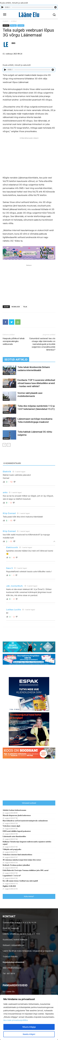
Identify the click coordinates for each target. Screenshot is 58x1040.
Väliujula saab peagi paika (12, 849)
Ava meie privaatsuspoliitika (15, 1020)
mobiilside (16, 307)
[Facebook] (5, 322)
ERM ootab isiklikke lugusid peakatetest (17, 831)
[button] (54, 14)
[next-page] (8, 445)
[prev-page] (4, 445)
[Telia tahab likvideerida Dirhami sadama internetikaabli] (9, 370)
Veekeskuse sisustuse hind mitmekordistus (17, 855)
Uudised (20, 25)
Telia (25, 307)
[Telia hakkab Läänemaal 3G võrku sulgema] (9, 435)
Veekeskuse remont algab (11, 826)
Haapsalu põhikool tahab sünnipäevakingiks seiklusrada (14, 341)
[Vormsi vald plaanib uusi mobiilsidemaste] (9, 396)
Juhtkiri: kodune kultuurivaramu (14, 810)
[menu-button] (4, 14)
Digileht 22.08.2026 (9, 886)
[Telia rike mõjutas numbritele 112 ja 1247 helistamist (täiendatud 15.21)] (9, 409)
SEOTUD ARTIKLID (16, 359)
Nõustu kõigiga (29, 1027)
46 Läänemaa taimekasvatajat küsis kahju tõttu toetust (22, 860)
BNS (13, 43)
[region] (29, 1017)
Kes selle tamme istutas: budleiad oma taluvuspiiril (20, 881)
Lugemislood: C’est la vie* (12, 876)
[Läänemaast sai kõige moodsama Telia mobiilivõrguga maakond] (9, 422)
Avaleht (5, 21)
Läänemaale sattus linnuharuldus (14, 836)
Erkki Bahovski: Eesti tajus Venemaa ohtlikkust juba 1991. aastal (25, 870)
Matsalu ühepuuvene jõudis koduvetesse (17, 815)
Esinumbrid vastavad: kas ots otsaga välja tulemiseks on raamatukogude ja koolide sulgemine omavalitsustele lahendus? (42, 344)
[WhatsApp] (18, 322)
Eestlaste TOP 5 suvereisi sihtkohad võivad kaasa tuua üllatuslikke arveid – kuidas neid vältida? (36, 383)
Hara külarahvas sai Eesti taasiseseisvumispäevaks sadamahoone (25, 821)
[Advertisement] (29, 156)
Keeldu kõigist (29, 1034)
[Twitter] (11, 322)
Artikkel (14, 21)
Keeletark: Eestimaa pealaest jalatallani (16, 865)
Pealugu (13, 25)
